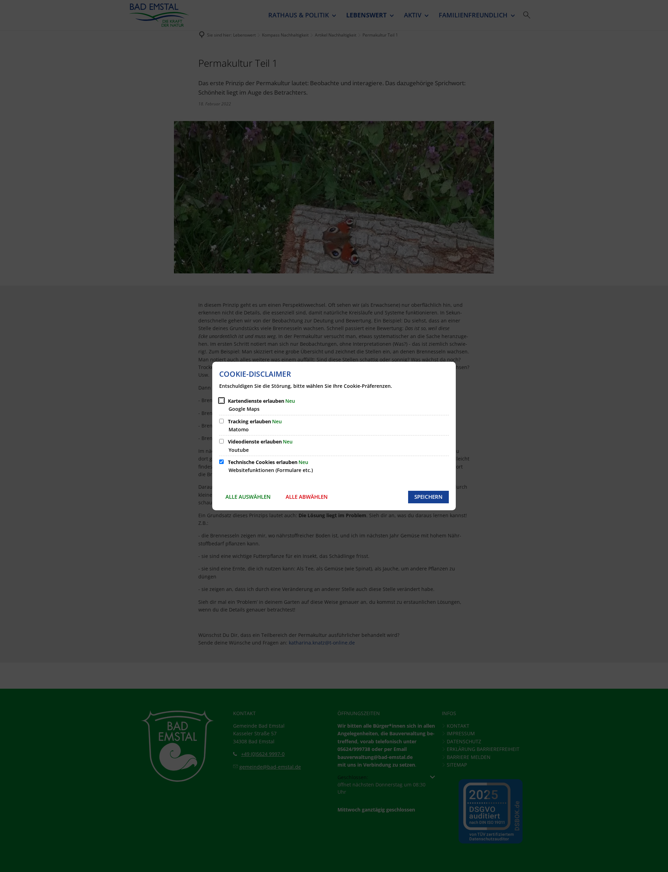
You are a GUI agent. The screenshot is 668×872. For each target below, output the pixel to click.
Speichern (428, 496)
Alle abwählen (307, 496)
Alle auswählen (248, 496)
